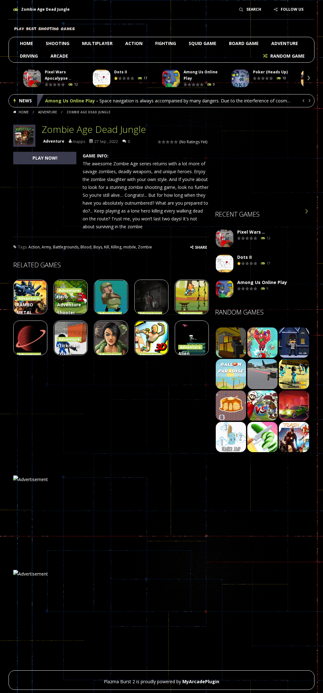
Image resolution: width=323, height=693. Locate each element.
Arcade (59, 56)
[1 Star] (160, 142)
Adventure (284, 43)
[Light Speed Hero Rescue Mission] (294, 437)
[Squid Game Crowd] (294, 374)
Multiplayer (97, 43)
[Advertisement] (262, 161)
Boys (97, 247)
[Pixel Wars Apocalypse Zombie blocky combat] (224, 238)
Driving (29, 56)
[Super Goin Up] (262, 342)
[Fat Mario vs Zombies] (262, 405)
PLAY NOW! (44, 158)
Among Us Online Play (70, 101)
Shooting (57, 43)
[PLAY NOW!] (32, 79)
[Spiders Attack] (262, 374)
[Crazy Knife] (262, 437)
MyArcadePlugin (200, 681)
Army (46, 247)
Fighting (165, 43)
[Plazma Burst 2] (44, 28)
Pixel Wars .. (251, 232)
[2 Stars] (164, 142)
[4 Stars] (172, 142)
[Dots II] (224, 264)
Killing (116, 247)
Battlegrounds (66, 247)
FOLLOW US (292, 9)
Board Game (244, 43)
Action (134, 43)
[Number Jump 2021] (231, 437)
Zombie (145, 247)
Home (26, 43)
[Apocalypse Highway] (294, 405)
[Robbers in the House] (294, 342)
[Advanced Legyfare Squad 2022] (231, 342)
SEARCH (253, 9)
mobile (129, 247)
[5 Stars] (176, 142)
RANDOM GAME (287, 56)
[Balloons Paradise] (231, 374)
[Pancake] (231, 405)
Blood (85, 247)
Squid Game (202, 43)
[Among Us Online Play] (224, 289)
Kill (106, 247)
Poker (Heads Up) (270, 72)
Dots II (120, 72)
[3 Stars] (168, 142)
